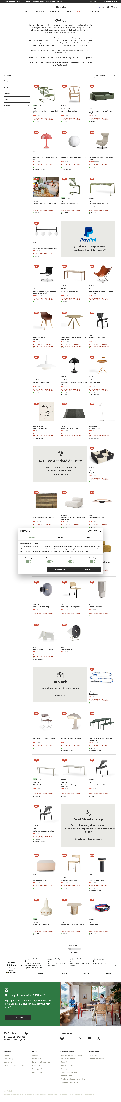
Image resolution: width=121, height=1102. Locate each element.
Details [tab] (60, 537)
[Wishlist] (112, 6)
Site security (52, 1094)
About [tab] (89, 537)
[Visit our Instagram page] (62, 1038)
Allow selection (60, 569)
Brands (68, 12)
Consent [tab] (32, 537)
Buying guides (37, 1069)
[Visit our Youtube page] (89, 1038)
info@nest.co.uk (65, 43)
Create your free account (88, 838)
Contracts (94, 12)
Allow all (87, 569)
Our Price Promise (110, 1)
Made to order (66, 1075)
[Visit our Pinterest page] (80, 1038)
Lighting (40, 12)
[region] (68, 966)
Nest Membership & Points (71, 1055)
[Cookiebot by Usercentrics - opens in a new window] (89, 531)
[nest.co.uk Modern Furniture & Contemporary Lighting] (60, 6)
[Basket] (115, 6)
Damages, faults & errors (70, 1082)
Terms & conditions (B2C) (14, 1094)
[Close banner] (100, 531)
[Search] (5, 6)
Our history (8, 1058)
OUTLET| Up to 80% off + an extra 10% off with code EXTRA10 (60, 1)
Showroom (36, 1058)
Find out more (60, 473)
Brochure (36, 1065)
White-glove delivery (68, 1072)
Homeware (55, 12)
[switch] (50, 561)
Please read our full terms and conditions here (69, 45)
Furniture (26, 12)
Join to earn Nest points (12, 1)
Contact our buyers (96, 1058)
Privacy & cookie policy (36, 1094)
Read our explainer (84, 57)
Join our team (9, 1062)
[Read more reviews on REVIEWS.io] (11, 973)
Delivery (63, 1069)
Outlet (80, 12)
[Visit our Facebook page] (71, 1038)
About (6, 1055)
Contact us (64, 1062)
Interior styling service (41, 1062)
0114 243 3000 (19, 1037)
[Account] (108, 6)
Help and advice (66, 1065)
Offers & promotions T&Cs (86, 1094)
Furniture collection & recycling (72, 1079)
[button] (21, 966)
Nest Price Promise (68, 1058)
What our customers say (14, 1065)
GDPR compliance (66, 1094)
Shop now (60, 694)
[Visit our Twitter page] (98, 1038)
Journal (35, 1055)
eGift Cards (37, 1072)
